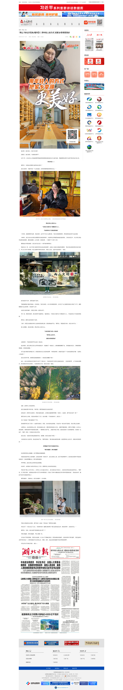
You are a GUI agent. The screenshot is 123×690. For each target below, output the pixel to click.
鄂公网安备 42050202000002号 (71, 676)
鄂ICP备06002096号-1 (50, 676)
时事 (51, 23)
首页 (20, 29)
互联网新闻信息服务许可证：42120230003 (61, 672)
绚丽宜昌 (28, 662)
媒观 (65, 23)
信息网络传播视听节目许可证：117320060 (53, 674)
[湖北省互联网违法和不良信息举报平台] (45, 684)
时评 (72, 23)
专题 (79, 23)
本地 (58, 23)
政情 (44, 23)
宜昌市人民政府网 (30, 655)
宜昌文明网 (29, 658)
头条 (37, 23)
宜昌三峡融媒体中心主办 (26, 24)
